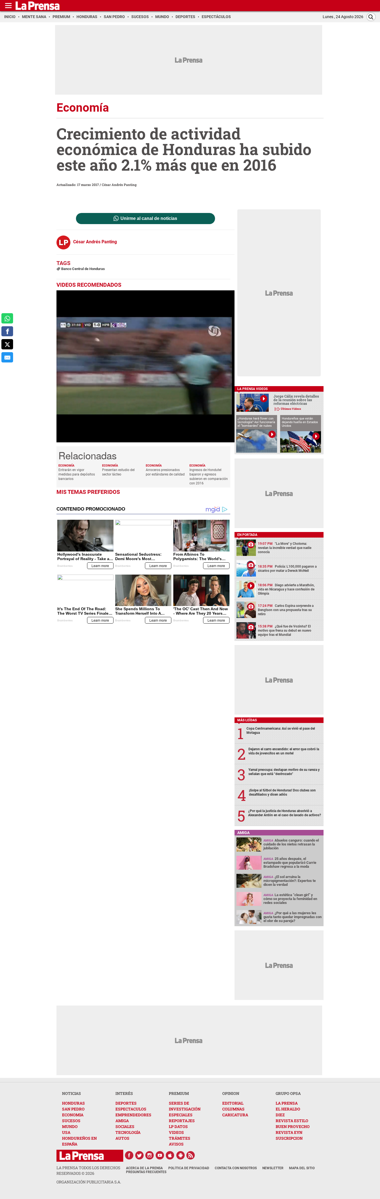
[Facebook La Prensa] (129, 1155)
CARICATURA (235, 1114)
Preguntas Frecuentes (146, 1172)
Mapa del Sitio (302, 1168)
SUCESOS (71, 1120)
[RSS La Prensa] (190, 1155)
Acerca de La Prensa (144, 1168)
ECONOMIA (72, 1114)
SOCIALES (124, 1126)
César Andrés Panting (119, 184)
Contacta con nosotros (236, 1168)
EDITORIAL (232, 1103)
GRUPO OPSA (288, 1093)
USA (66, 1132)
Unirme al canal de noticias (148, 218)
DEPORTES (126, 1103)
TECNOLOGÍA (127, 1132)
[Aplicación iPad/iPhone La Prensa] (170, 1155)
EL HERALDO (288, 1109)
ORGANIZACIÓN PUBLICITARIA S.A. (88, 1182)
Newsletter (272, 1168)
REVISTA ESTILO (292, 1120)
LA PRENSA (287, 1103)
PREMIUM (179, 1093)
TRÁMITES (179, 1138)
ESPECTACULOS (130, 1109)
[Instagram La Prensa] (149, 1155)
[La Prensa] (81, 1155)
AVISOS (176, 1144)
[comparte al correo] (7, 357)
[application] (145, 366)
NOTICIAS (71, 1093)
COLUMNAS (233, 1109)
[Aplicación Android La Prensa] (180, 1155)
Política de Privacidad (188, 1168)
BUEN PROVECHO (293, 1126)
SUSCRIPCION (289, 1138)
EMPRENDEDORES (133, 1114)
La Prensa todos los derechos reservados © (88, 1170)
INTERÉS (124, 1093)
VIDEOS (176, 1132)
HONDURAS (73, 1103)
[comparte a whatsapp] (7, 318)
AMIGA (122, 1120)
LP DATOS (178, 1126)
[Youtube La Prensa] (160, 1155)
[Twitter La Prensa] (139, 1155)
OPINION (230, 1093)
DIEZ (280, 1114)
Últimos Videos (291, 409)
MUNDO (70, 1126)
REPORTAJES (182, 1120)
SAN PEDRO (73, 1109)
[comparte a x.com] (7, 344)
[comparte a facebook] (7, 331)
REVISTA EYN (289, 1132)
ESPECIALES (181, 1114)
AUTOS (122, 1138)
